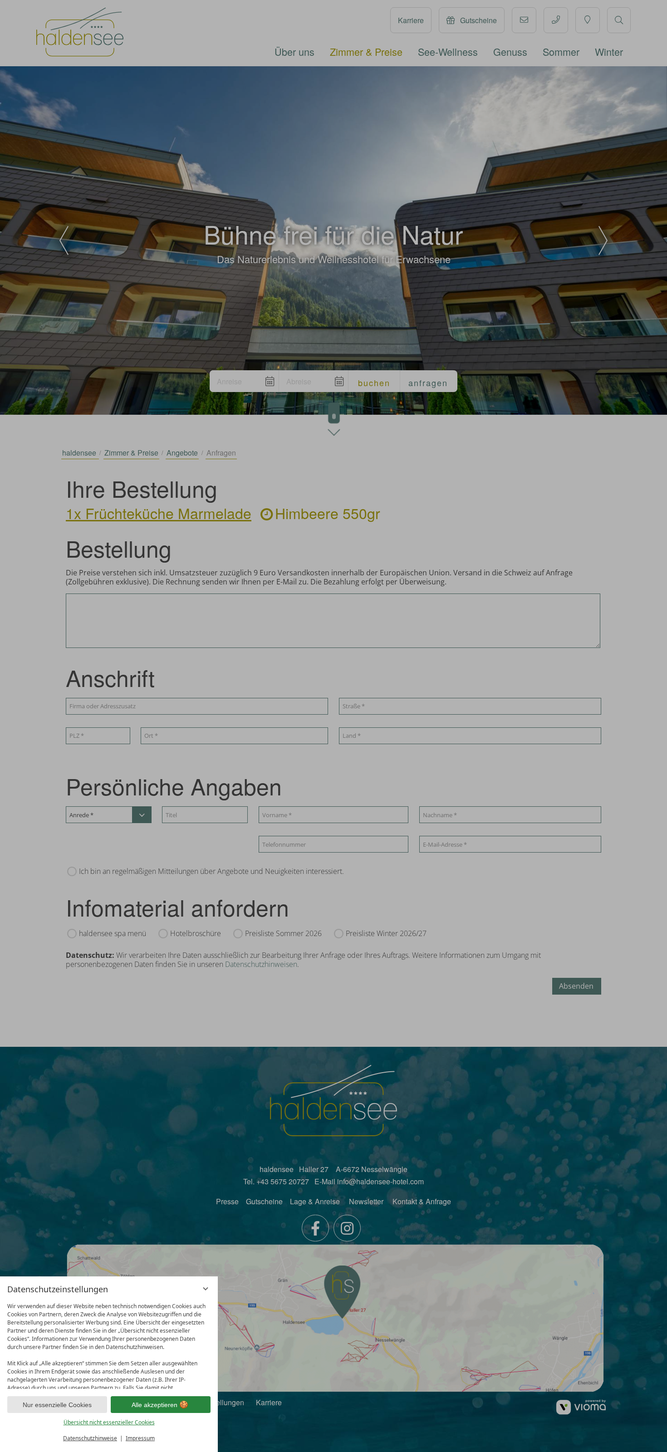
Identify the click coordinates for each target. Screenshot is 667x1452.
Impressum (140, 1438)
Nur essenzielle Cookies (57, 1404)
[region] (109, 1344)
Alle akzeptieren (154, 1404)
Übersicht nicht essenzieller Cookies (109, 1422)
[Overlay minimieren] (205, 1288)
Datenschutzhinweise (90, 1438)
